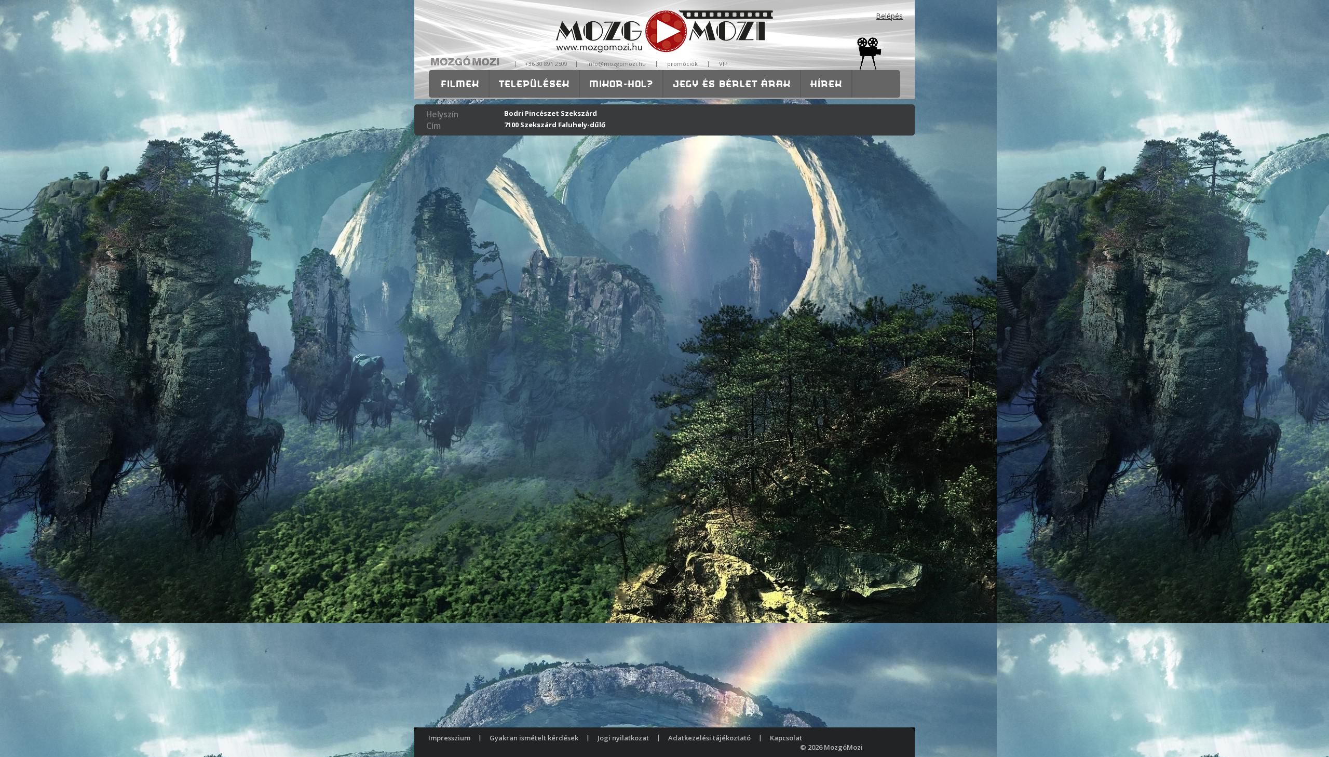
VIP (723, 63)
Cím (433, 125)
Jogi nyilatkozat (623, 737)
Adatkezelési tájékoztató (709, 737)
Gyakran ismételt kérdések (534, 737)
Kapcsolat (786, 737)
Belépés (889, 16)
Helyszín (442, 114)
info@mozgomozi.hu (616, 63)
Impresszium (449, 737)
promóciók (682, 63)
